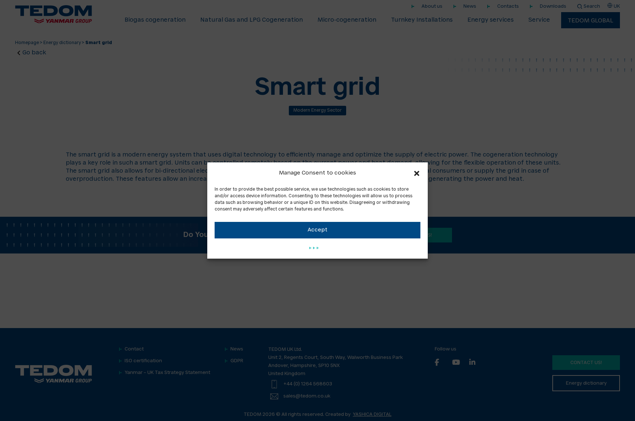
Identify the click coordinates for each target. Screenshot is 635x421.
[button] (416, 173)
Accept (317, 230)
